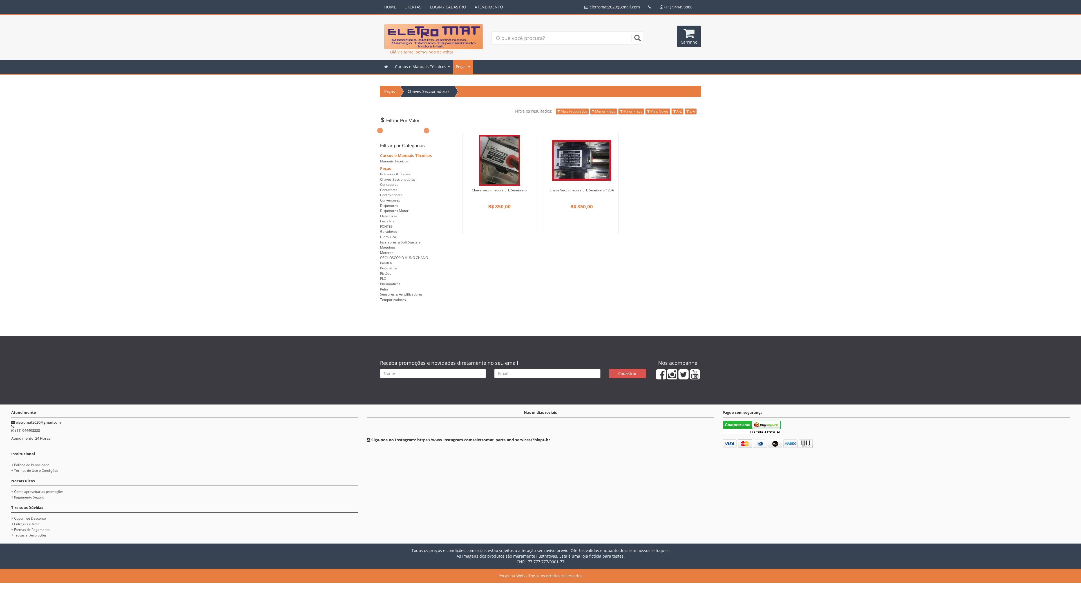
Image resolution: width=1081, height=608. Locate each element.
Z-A (692, 111)
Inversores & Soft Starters (400, 242)
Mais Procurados (573, 111)
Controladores (391, 195)
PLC (383, 278)
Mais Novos (659, 111)
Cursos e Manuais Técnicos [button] (421, 66)
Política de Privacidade (31, 464)
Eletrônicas (388, 216)
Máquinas (388, 247)
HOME (390, 7)
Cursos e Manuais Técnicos (406, 155)
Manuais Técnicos (394, 161)
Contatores (388, 189)
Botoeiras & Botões (395, 174)
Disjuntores (389, 205)
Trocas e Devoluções (30, 535)
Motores (386, 252)
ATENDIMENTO (489, 7)
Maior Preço (632, 111)
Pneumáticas (390, 283)
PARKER (386, 263)
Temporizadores (393, 299)
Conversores (390, 200)
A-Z (679, 111)
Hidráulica (388, 236)
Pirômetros (388, 268)
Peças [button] (462, 66)
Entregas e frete (26, 524)
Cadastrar (627, 373)
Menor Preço (604, 111)
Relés (384, 289)
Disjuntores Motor (394, 210)
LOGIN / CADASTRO (448, 7)
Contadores (389, 184)
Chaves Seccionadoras (429, 91)
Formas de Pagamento (32, 529)
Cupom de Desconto (30, 518)
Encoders (387, 221)
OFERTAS (413, 7)
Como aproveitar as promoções (39, 491)
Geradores (388, 231)
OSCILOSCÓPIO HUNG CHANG (404, 257)
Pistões (385, 273)
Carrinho (689, 42)
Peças (389, 91)
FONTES (386, 226)
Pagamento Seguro (29, 497)
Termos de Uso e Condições (36, 470)
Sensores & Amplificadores (401, 294)
